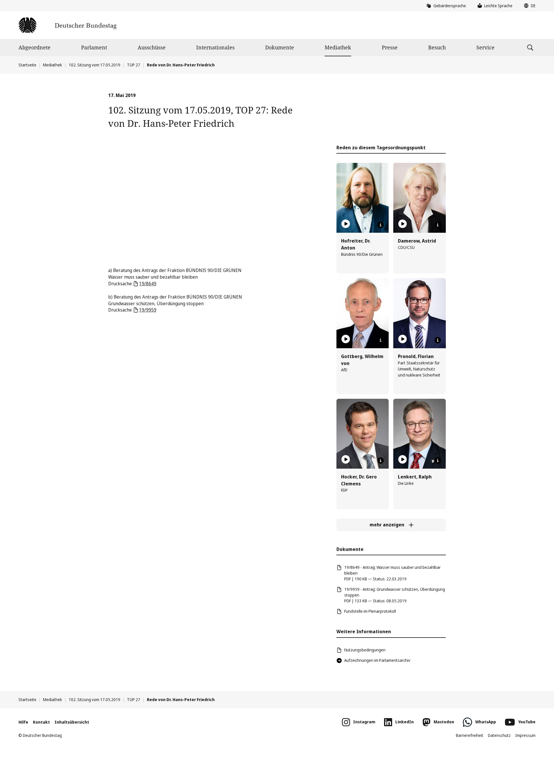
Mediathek (338, 47)
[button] (528, 6)
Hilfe (23, 722)
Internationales (215, 47)
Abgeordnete (34, 47)
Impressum (525, 735)
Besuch (437, 47)
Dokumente (279, 47)
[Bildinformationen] (380, 224)
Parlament (94, 47)
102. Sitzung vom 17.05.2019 (94, 65)
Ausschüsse (152, 47)
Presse (390, 47)
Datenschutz (499, 735)
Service (485, 47)
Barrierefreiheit (469, 735)
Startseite (27, 65)
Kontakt (41, 722)
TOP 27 (133, 65)
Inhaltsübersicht (72, 722)
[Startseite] (67, 25)
